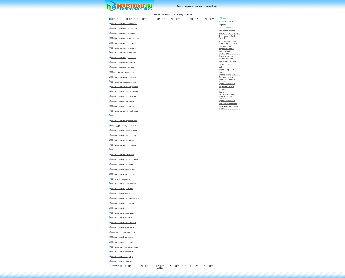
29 (209, 19)
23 (186, 19)
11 (141, 19)
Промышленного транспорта (123, 116)
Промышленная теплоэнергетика (124, 247)
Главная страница (227, 21)
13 (149, 19)
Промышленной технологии (122, 203)
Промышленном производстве (123, 96)
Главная (156, 15)
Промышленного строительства (124, 121)
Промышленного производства (124, 130)
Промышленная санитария (122, 252)
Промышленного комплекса (122, 155)
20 (175, 19)
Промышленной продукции (122, 213)
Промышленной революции (122, 208)
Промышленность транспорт (122, 67)
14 (152, 19)
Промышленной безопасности (123, 223)
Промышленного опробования (123, 145)
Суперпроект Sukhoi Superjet (228, 37)
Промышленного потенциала (123, 140)
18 (167, 19)
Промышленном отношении (122, 101)
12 (145, 19)
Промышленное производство (123, 169)
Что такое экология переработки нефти (228, 42)
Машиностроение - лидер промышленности (227, 72)
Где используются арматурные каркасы (228, 32)
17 (164, 19)
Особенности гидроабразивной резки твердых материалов (226, 49)
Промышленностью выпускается (124, 87)
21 (179, 19)
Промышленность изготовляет (123, 82)
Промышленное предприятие (123, 174)
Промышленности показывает (123, 33)
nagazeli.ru (211, 6)
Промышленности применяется (124, 24)
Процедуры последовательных (123, 126)
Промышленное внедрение (122, 164)
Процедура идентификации (122, 72)
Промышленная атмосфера (122, 261)
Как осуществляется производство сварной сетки (229, 106)
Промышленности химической (123, 53)
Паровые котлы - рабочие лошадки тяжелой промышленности (227, 80)
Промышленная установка (122, 242)
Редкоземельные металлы (226, 88)
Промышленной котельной (122, 218)
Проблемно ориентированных (123, 232)
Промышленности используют (123, 48)
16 (160, 19)
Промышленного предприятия (123, 135)
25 (194, 19)
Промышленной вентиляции (123, 194)
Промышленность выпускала (123, 62)
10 (137, 19)
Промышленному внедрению (123, 106)
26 (198, 19)
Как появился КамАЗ (228, 61)
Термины (223, 24)
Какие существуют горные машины (227, 57)
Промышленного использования (124, 160)
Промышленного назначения (123, 150)
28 (205, 19)
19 (171, 19)
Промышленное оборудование (123, 184)
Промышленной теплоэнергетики (125, 198)
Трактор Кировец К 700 (227, 65)
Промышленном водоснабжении (124, 92)
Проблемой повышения (120, 179)
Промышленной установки (122, 189)
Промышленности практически (124, 29)
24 (190, 19)
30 (213, 19)
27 (201, 19)
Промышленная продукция (122, 257)
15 (156, 19)
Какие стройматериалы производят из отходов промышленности (227, 96)
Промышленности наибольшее (123, 43)
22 (183, 19)
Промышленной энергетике (122, 237)
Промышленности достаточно (123, 58)
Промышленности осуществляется (125, 38)
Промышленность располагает (123, 77)
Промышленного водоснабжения (124, 111)
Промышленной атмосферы (122, 227)
